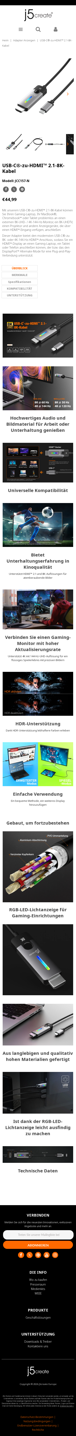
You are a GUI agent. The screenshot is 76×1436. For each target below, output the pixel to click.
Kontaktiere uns (38, 1346)
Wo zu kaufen (38, 1280)
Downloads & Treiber (38, 1341)
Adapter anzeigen (24, 40)
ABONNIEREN (38, 1245)
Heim (5, 40)
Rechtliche (38, 1430)
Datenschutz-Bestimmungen (36, 1417)
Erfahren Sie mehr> (67, 1406)
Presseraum (38, 1284)
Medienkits (38, 1289)
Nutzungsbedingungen (37, 1421)
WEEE (38, 1293)
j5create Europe (48, 1384)
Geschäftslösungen (38, 1317)
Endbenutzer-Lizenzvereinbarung (37, 1425)
